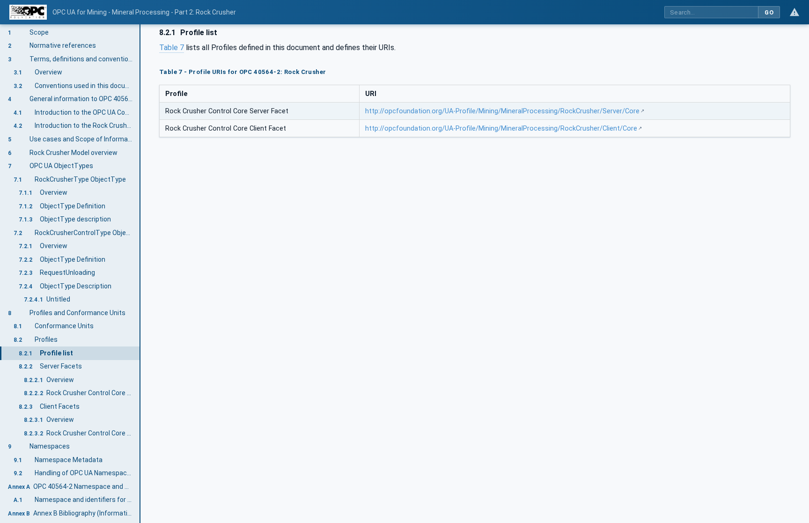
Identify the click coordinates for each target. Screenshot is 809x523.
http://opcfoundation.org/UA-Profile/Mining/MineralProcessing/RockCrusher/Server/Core (502, 111)
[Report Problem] (794, 12)
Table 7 (171, 47)
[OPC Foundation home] (28, 12)
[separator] (140, 273)
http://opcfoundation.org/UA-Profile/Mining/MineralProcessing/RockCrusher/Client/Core (501, 129)
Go (769, 12)
